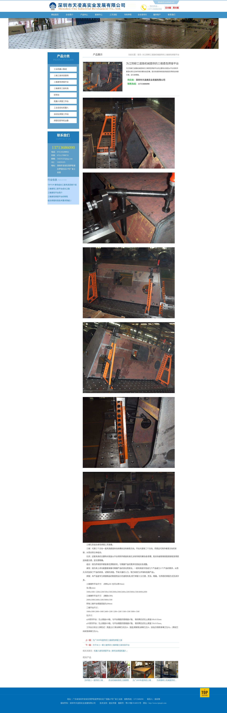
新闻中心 (98, 15)
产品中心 (84, 15)
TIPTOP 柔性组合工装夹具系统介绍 (62, 185)
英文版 (176, 8)
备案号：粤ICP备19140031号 (129, 703)
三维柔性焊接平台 (61, 82)
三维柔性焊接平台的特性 (58, 197)
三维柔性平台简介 (55, 193)
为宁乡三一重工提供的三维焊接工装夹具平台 (111, 645)
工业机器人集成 (60, 69)
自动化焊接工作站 (61, 114)
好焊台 (56, 95)
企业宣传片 (142, 15)
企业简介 (69, 15)
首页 (139, 55)
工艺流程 (113, 15)
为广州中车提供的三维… (143, 680)
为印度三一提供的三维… (94, 680)
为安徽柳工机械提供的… (167, 680)
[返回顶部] (204, 697)
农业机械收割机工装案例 (119, 680)
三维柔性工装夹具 (61, 88)
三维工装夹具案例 (61, 76)
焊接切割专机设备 (61, 121)
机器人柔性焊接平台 (102, 651)
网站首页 (55, 15)
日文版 (168, 8)
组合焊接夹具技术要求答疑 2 (59, 201)
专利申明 (127, 15)
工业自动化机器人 (61, 108)
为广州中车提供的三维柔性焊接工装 (107, 640)
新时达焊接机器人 (119, 651)
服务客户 (157, 15)
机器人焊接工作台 (61, 101)
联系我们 (171, 15)
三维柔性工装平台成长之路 (59, 189)
